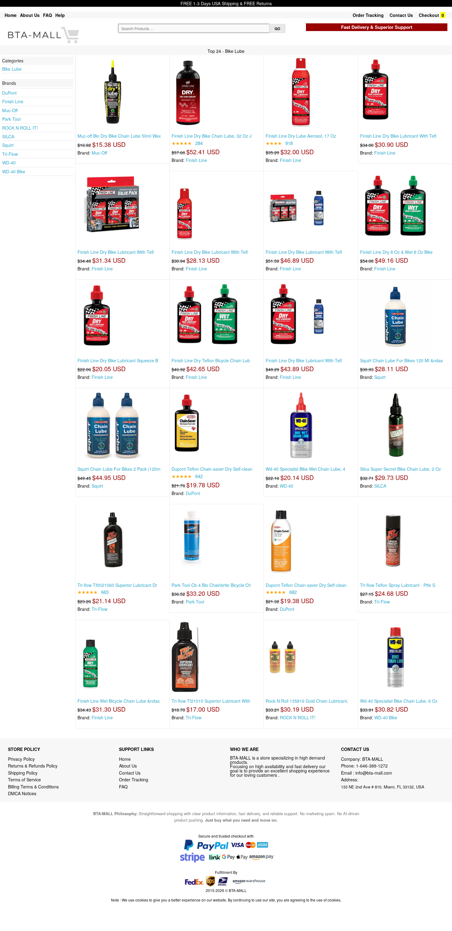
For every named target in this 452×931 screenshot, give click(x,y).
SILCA (8, 136)
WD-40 (9, 162)
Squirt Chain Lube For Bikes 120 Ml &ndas (401, 360)
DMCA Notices (22, 793)
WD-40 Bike (13, 171)
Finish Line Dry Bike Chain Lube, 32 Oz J (212, 136)
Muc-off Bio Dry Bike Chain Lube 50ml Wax (119, 136)
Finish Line (12, 101)
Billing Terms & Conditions (33, 787)
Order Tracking (368, 15)
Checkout (429, 15)
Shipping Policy (23, 773)
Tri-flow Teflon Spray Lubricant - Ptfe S (397, 585)
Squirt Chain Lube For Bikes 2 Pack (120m (119, 469)
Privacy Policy (21, 759)
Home (11, 15)
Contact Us (401, 15)
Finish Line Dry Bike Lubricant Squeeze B (117, 360)
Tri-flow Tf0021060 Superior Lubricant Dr (117, 585)
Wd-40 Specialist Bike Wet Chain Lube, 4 (305, 469)
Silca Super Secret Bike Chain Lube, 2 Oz (400, 469)
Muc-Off (10, 110)
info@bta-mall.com (373, 773)
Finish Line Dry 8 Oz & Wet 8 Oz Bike (396, 252)
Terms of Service (24, 779)
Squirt (8, 145)
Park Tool (11, 119)
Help (60, 15)
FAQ (47, 15)
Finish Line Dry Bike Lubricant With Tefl (398, 136)
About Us (30, 15)
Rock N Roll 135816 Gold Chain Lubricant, (307, 701)
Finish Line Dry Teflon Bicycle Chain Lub (211, 360)
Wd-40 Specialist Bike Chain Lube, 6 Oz (399, 701)
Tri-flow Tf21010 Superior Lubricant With (211, 701)
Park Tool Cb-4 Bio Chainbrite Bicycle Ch (211, 585)
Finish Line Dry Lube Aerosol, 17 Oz (301, 136)
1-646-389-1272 (372, 766)
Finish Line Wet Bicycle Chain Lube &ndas (118, 701)
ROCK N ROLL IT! (20, 128)
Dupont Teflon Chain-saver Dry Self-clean (212, 469)
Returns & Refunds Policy (32, 766)
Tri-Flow (10, 154)
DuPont (9, 93)
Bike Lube (12, 69)
